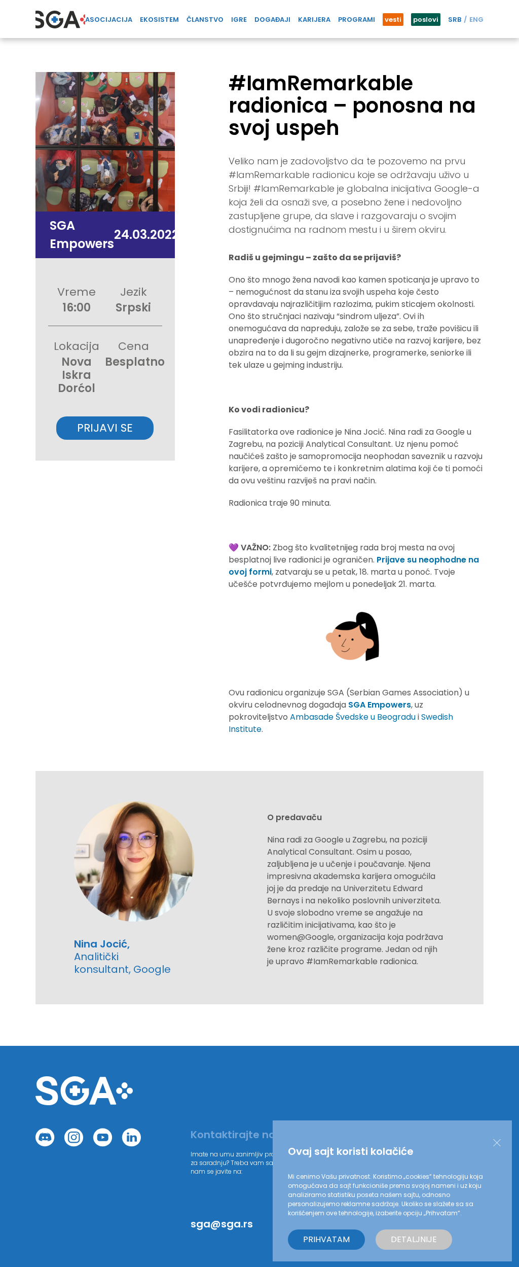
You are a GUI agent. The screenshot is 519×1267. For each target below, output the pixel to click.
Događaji (272, 19)
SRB (454, 19)
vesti (393, 19)
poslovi (425, 19)
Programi (356, 19)
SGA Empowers (379, 705)
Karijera (314, 19)
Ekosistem (159, 19)
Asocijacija (108, 19)
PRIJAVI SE (105, 428)
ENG (476, 19)
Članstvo (205, 19)
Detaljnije (414, 1239)
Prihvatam (326, 1239)
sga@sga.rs (222, 1224)
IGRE (239, 19)
